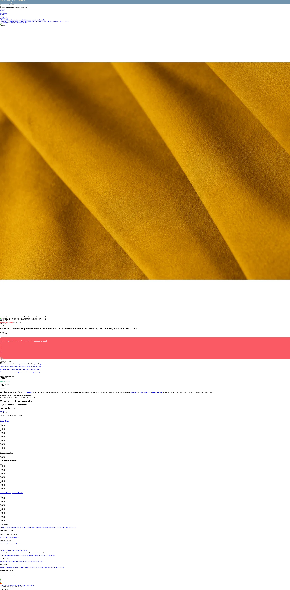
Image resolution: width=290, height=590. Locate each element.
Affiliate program (43, 567)
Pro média (36, 567)
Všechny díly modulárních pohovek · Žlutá (66, 527)
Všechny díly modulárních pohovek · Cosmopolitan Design (31, 527)
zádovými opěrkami (157, 392)
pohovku (29, 392)
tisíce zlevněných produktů (40, 341)
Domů (1, 21)
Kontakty (5, 567)
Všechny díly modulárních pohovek (60, 21)
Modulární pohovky (30, 21)
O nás (9, 567)
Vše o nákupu (3, 561)
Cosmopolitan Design (50, 527)
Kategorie (5, 21)
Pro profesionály (30, 567)
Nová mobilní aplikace (52, 567)
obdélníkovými (134, 392)
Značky (12, 567)
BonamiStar (61, 567)
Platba (22, 561)
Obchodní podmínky (5, 585)
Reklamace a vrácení (16, 561)
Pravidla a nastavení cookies (28, 585)
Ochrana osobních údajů (16, 585)
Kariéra (24, 567)
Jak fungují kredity (38, 561)
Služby (1, 567)
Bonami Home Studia (29, 561)
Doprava (9, 561)
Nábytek (10, 21)
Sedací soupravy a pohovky (18, 21)
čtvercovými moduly (146, 392)
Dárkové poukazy (18, 567)
